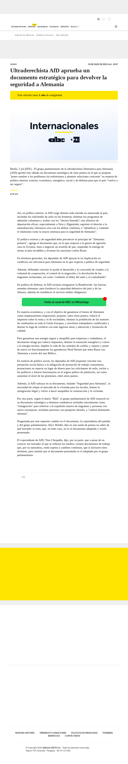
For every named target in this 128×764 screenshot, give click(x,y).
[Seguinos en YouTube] (113, 748)
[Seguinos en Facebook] (107, 748)
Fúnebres (108, 733)
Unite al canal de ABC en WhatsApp (66, 302)
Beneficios (54, 736)
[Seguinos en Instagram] (116, 748)
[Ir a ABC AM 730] (94, 26)
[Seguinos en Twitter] (110, 748)
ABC (16, 18)
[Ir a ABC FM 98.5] (106, 26)
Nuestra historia (24, 733)
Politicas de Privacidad (84, 733)
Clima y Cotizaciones (93, 19)
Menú (116, 19)
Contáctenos (72, 736)
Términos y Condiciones (52, 733)
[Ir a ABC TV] (85, 26)
